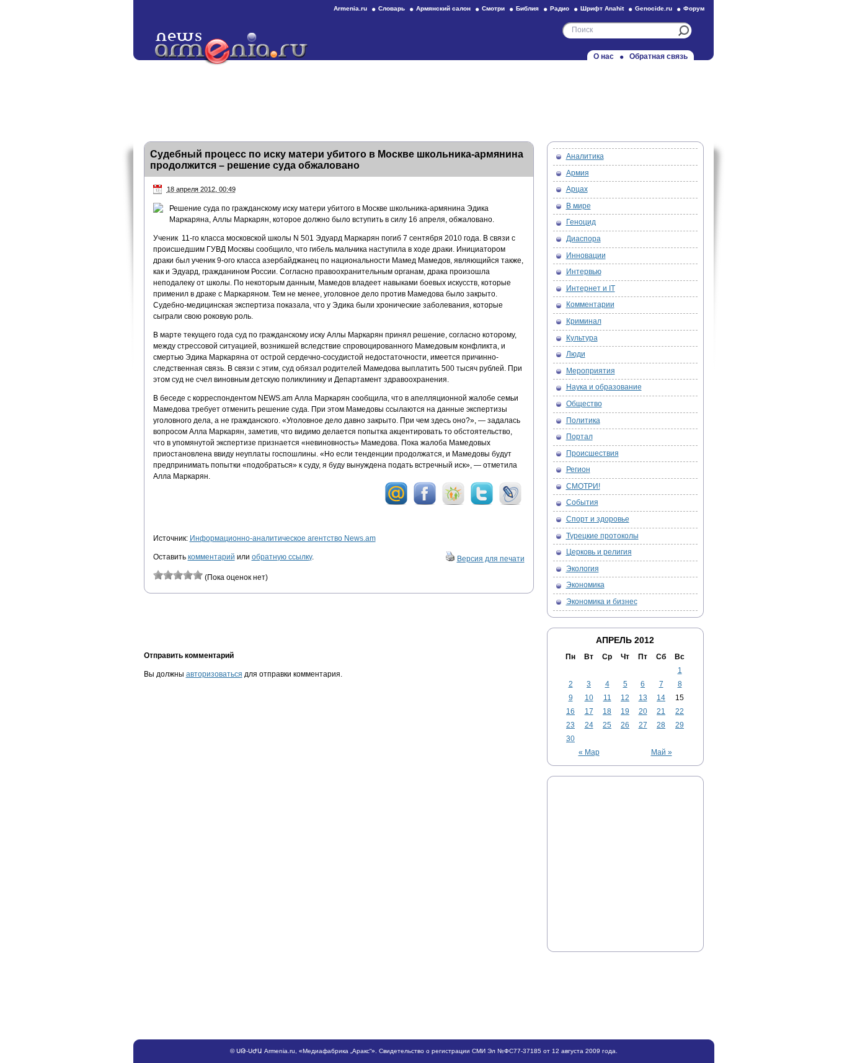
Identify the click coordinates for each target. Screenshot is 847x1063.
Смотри (493, 8)
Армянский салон (443, 8)
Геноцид (581, 222)
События (582, 502)
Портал (579, 436)
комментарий (211, 557)
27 (643, 725)
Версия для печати (491, 558)
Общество (584, 403)
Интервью (583, 271)
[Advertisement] (423, 97)
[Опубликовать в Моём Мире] (396, 503)
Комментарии (590, 304)
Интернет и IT (590, 288)
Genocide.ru (653, 8)
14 (661, 697)
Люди (575, 354)
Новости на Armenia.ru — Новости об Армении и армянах (232, 49)
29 (679, 725)
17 (589, 711)
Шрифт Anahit (602, 8)
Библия (527, 8)
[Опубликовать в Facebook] (425, 503)
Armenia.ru (350, 8)
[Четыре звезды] (188, 575)
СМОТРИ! (583, 486)
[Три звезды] (178, 575)
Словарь (391, 8)
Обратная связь (658, 56)
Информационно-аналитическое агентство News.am (283, 538)
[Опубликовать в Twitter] (482, 503)
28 (661, 725)
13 (643, 697)
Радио (559, 8)
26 (625, 725)
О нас (603, 56)
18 (607, 711)
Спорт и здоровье (597, 519)
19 (625, 711)
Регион (578, 469)
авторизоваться (214, 674)
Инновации (586, 255)
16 (570, 711)
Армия (577, 173)
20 (643, 711)
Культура (582, 338)
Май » (661, 752)
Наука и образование (604, 387)
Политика (583, 420)
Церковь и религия (599, 552)
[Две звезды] (168, 575)
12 (625, 697)
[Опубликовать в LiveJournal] (510, 503)
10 (589, 697)
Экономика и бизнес (601, 601)
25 (607, 725)
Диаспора (583, 238)
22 (679, 711)
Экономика (585, 584)
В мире (578, 206)
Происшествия (592, 453)
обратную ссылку (282, 557)
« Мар (589, 752)
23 (570, 725)
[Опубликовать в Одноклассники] (453, 503)
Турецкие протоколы (602, 536)
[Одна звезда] (158, 575)
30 (570, 738)
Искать (683, 30)
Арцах (577, 189)
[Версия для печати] (450, 558)
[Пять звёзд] (198, 575)
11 (607, 697)
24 (589, 725)
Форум (693, 8)
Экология (582, 568)
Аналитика (585, 156)
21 (661, 711)
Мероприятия (590, 371)
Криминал (583, 321)
